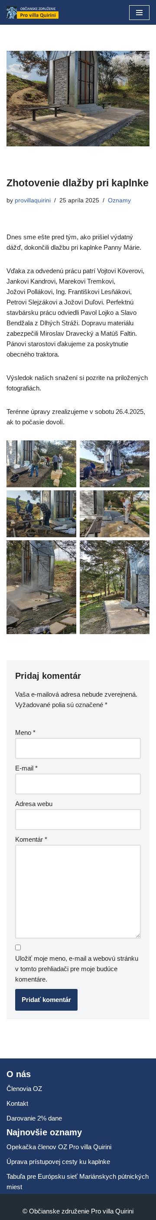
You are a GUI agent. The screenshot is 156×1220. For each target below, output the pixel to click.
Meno (25, 732)
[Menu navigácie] (139, 12)
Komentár (31, 839)
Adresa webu (33, 803)
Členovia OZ (24, 1088)
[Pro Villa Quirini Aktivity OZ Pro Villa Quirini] (32, 12)
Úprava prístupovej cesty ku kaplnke (58, 1161)
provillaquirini (33, 200)
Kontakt (17, 1103)
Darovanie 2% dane (34, 1118)
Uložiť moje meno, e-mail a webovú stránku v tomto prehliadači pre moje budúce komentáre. (76, 969)
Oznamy (119, 200)
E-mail (26, 768)
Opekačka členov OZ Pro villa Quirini (58, 1147)
